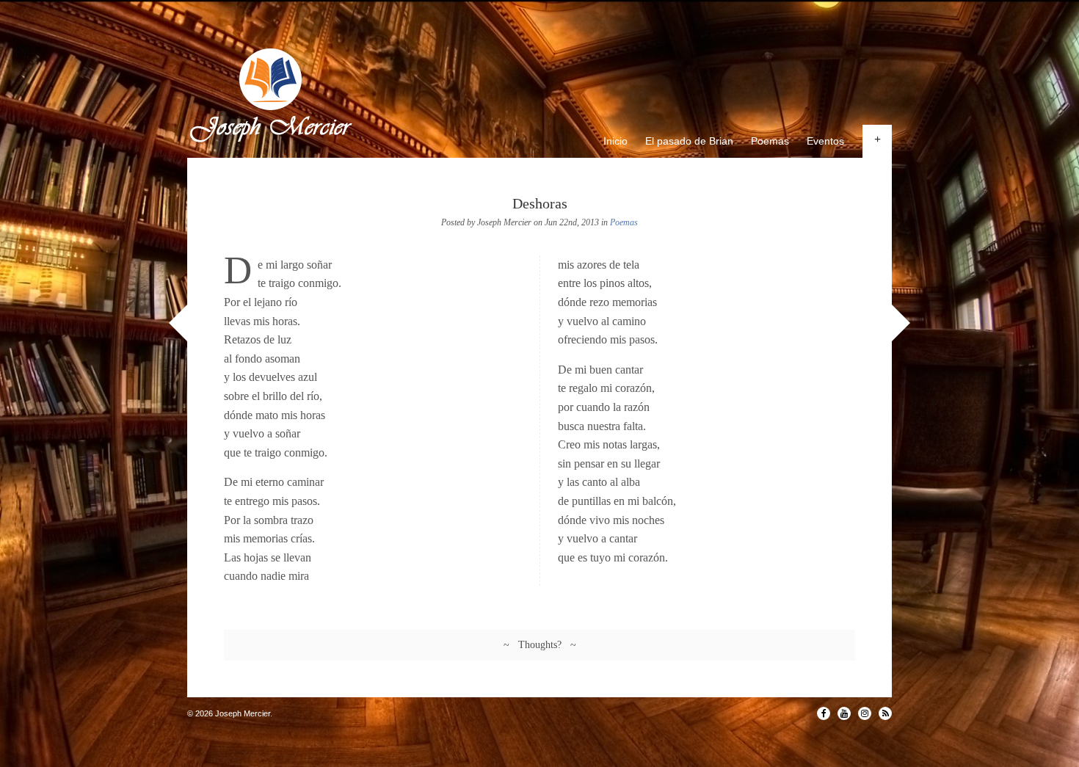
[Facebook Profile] (823, 713)
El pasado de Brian (689, 141)
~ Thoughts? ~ (540, 644)
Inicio (615, 141)
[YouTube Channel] (844, 713)
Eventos (825, 141)
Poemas (770, 141)
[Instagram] (864, 713)
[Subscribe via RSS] (885, 713)
